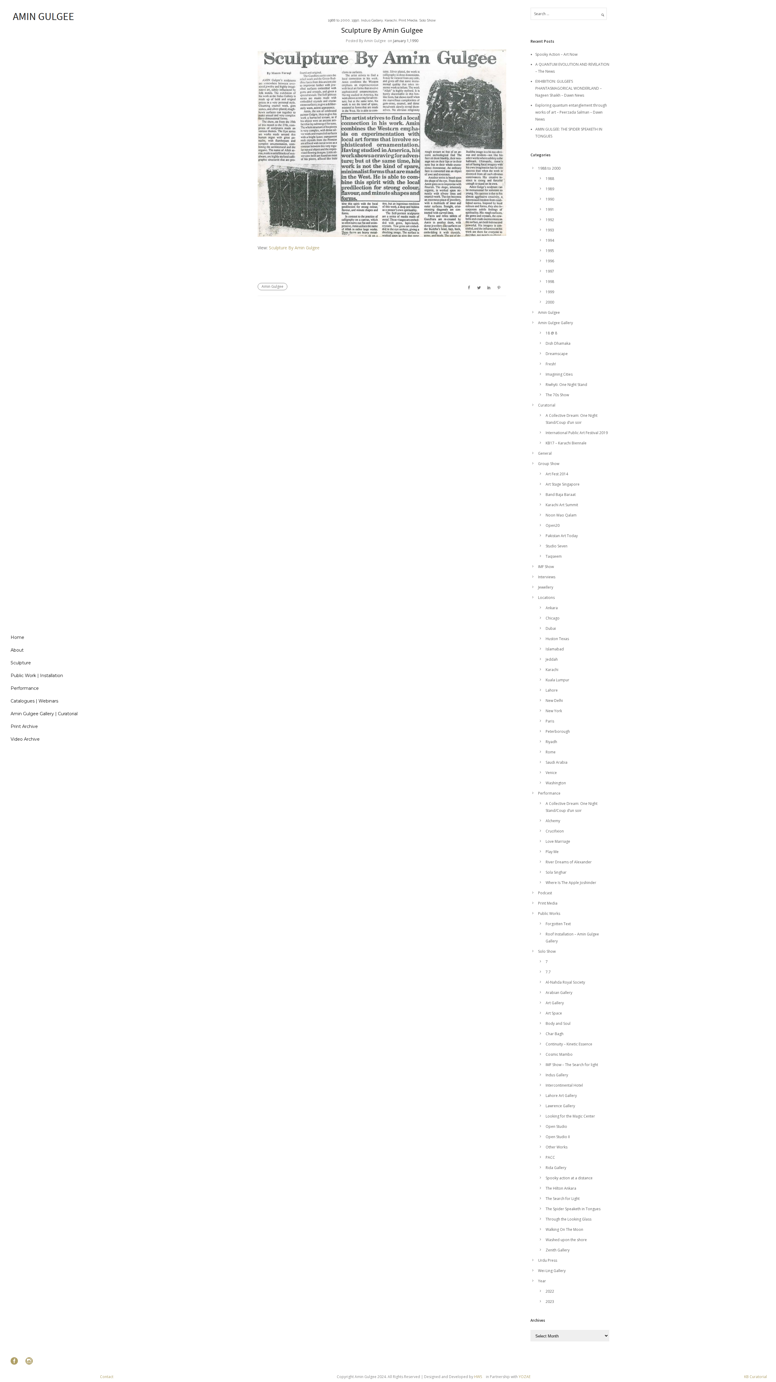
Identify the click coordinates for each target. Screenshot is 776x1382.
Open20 (553, 525)
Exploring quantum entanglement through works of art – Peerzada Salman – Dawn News (571, 112)
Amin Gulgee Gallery (555, 322)
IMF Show (546, 566)
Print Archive (24, 726)
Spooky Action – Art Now (556, 54)
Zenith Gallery (558, 1250)
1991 (550, 209)
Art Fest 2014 (557, 474)
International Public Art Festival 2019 (577, 432)
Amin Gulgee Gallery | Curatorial (44, 713)
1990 (355, 20)
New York (554, 710)
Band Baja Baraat (561, 494)
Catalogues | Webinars (34, 701)
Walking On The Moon (564, 1229)
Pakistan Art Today (562, 535)
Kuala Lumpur (557, 680)
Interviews (546, 577)
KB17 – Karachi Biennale (566, 443)
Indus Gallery (372, 20)
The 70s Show (557, 394)
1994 (550, 240)
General (545, 453)
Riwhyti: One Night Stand (566, 384)
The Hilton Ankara (561, 1188)
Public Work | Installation (37, 675)
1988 (550, 178)
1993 (550, 230)
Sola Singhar (556, 872)
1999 (550, 291)
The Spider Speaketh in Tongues (573, 1208)
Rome (551, 752)
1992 (550, 219)
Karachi (391, 20)
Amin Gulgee (272, 286)
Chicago (553, 618)
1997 (550, 271)
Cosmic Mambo (559, 1054)
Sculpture (21, 663)
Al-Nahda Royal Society (565, 982)
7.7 (548, 972)
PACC (550, 1157)
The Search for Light (563, 1198)
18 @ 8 (551, 333)
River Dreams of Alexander (569, 862)
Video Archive (25, 739)
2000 (550, 302)
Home (17, 637)
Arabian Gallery (559, 992)
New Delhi (554, 700)
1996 (550, 261)
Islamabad (555, 649)
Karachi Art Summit (562, 504)
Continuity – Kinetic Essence (569, 1044)
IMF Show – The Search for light (572, 1064)
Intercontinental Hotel (564, 1085)
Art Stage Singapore (563, 484)
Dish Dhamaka (558, 343)
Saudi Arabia (556, 762)
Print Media (408, 20)
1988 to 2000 (339, 20)
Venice (551, 772)
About (17, 650)
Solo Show (427, 20)
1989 (550, 188)
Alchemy (553, 820)
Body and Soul (558, 1023)
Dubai (551, 628)
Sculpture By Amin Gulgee (382, 30)
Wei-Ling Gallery (552, 1270)
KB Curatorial (755, 1376)
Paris (550, 721)
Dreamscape (557, 353)
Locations (546, 597)
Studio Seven (556, 546)
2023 (550, 1301)
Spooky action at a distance (569, 1178)
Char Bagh (555, 1033)
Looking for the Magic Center (570, 1116)
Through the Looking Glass (568, 1219)
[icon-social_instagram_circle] (29, 1361)
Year (542, 1281)
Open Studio (556, 1126)
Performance (25, 688)
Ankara (552, 607)
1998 (550, 281)
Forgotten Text (558, 923)
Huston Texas (557, 638)
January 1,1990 (405, 40)
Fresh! (551, 364)
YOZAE (524, 1376)
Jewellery (545, 587)
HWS (478, 1376)
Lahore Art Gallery (561, 1095)
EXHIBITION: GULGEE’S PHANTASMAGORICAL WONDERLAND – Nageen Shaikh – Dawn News (568, 88)
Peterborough (558, 731)
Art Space (554, 1013)
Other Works (556, 1147)
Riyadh (551, 741)
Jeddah (552, 659)
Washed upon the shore (566, 1239)
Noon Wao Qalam (561, 515)
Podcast (545, 892)
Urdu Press (547, 1260)
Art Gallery (555, 1002)
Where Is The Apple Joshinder (571, 882)
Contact (106, 1376)
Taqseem (554, 556)
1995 (550, 250)
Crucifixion (555, 831)
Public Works (549, 913)
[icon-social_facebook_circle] (16, 1361)
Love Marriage (558, 841)
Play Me (552, 851)
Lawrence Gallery (560, 1105)
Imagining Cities (559, 374)
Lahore (552, 690)
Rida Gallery (556, 1167)
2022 (550, 1291)
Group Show (548, 463)
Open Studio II (558, 1136)
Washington (556, 783)
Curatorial (546, 405)
